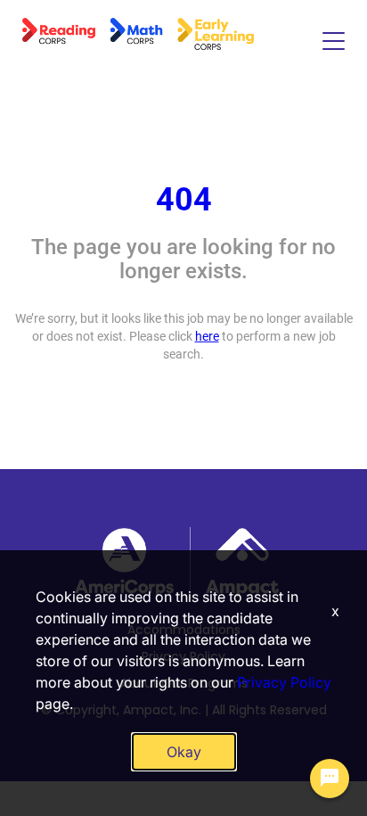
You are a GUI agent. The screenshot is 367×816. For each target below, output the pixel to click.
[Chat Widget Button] (329, 778)
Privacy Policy (284, 682)
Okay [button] (184, 752)
